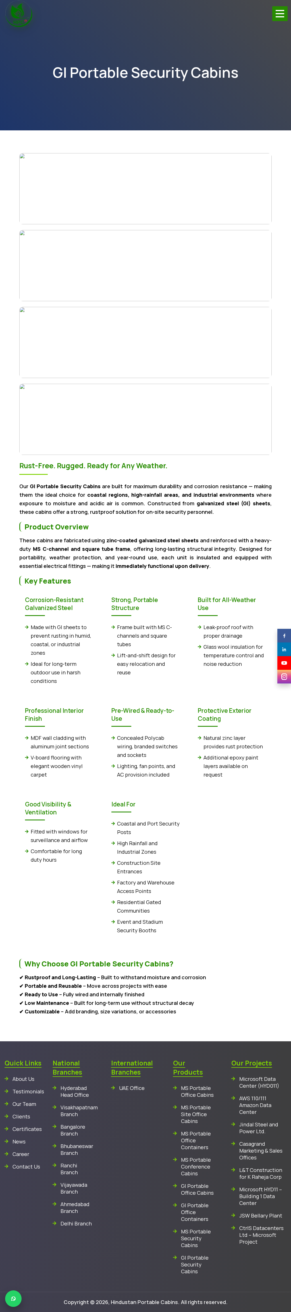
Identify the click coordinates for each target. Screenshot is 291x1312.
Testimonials (28, 1091)
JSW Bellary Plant (260, 1215)
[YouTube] (284, 663)
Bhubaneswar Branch (77, 1149)
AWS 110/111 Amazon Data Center (255, 1105)
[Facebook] (284, 635)
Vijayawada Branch (74, 1188)
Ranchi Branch (69, 1169)
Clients (21, 1116)
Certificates (27, 1129)
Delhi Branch (76, 1223)
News (19, 1141)
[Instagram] (284, 676)
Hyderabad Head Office (75, 1091)
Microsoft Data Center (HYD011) (259, 1082)
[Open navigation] (280, 13)
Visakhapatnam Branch (77, 1111)
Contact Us (26, 1166)
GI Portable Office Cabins (197, 1189)
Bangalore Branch (73, 1130)
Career (21, 1154)
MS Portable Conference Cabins (196, 1166)
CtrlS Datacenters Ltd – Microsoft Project (261, 1235)
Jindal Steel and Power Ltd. (258, 1128)
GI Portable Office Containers (195, 1212)
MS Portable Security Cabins (196, 1238)
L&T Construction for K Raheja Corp (260, 1173)
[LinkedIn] (284, 649)
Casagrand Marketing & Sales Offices (260, 1150)
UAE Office (132, 1088)
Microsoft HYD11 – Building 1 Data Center (260, 1196)
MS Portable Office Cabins (197, 1091)
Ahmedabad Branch (75, 1207)
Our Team (24, 1103)
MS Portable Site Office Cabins (196, 1114)
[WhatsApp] (13, 1298)
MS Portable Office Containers (196, 1140)
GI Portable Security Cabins (195, 1264)
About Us (23, 1078)
